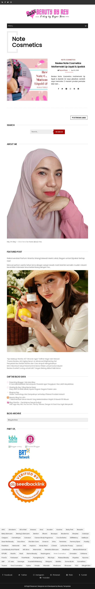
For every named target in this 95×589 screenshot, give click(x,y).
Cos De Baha (61, 538)
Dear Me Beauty (8, 541)
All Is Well (23, 529)
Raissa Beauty (63, 558)
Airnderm (12, 529)
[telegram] (66, 89)
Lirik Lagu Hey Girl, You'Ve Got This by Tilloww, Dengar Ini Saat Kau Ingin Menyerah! (41, 404)
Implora (33, 546)
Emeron (45, 541)
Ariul (41, 529)
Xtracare (68, 565)
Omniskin (73, 553)
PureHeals (25, 558)
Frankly (86, 541)
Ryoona (85, 558)
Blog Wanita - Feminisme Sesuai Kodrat (25, 402)
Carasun (27, 538)
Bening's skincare (23, 534)
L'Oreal (54, 546)
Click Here (22, 242)
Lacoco (79, 546)
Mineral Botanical (79, 549)
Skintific (58, 561)
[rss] (2, 2)
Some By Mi (69, 561)
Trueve (4, 565)
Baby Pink (69, 529)
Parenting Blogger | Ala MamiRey (22, 382)
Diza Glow (21, 541)
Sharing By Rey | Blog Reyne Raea (22, 387)
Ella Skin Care (34, 541)
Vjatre (28, 565)
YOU (76, 565)
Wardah (46, 565)
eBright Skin (86, 565)
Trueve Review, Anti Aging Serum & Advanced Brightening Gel (32, 361)
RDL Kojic (51, 558)
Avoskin (50, 529)
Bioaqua (54, 534)
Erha (54, 541)
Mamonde (37, 549)
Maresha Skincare (52, 549)
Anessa (33, 529)
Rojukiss (76, 558)
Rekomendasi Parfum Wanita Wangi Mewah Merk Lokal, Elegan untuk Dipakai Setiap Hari (46, 259)
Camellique (16, 538)
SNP (3, 561)
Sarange (21, 561)
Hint (24, 546)
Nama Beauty (32, 553)
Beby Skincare (7, 534)
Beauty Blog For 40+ (17, 397)
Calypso (5, 538)
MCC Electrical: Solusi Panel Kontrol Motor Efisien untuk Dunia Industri (34, 366)
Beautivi (80, 529)
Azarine (59, 529)
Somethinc (81, 561)
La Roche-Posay (66, 546)
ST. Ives (11, 561)
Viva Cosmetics (16, 565)
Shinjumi (49, 561)
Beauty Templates (64, 586)
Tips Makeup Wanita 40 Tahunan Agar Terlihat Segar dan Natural (33, 359)
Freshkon (5, 546)
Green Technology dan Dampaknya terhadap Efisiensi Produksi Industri (37, 394)
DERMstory (74, 538)
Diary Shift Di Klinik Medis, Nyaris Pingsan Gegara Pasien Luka (32, 389)
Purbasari (14, 558)
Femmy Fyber (75, 541)
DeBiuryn (85, 538)
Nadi (21, 553)
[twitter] (8, 2)
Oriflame (83, 553)
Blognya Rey (14, 392)
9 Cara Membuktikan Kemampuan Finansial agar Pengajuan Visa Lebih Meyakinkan (41, 384)
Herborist (15, 546)
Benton (36, 534)
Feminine (62, 541)
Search (59, 132)
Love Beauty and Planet (10, 549)
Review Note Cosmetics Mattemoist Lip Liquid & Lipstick (68, 65)
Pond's (4, 558)
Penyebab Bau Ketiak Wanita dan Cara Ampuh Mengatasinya (31, 363)
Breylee (75, 534)
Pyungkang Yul (38, 558)
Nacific (13, 553)
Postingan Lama (79, 118)
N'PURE (4, 553)
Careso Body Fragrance (44, 538)
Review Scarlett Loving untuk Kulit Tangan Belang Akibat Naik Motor (34, 368)
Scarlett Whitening (35, 561)
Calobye (85, 534)
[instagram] (11, 2)
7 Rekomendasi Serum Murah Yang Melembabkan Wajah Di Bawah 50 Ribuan (39, 399)
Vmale (37, 565)
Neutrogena (45, 553)
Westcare (57, 565)
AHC (3, 529)
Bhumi (45, 534)
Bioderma (65, 534)
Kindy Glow (43, 546)
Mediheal (65, 549)
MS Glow (26, 549)
